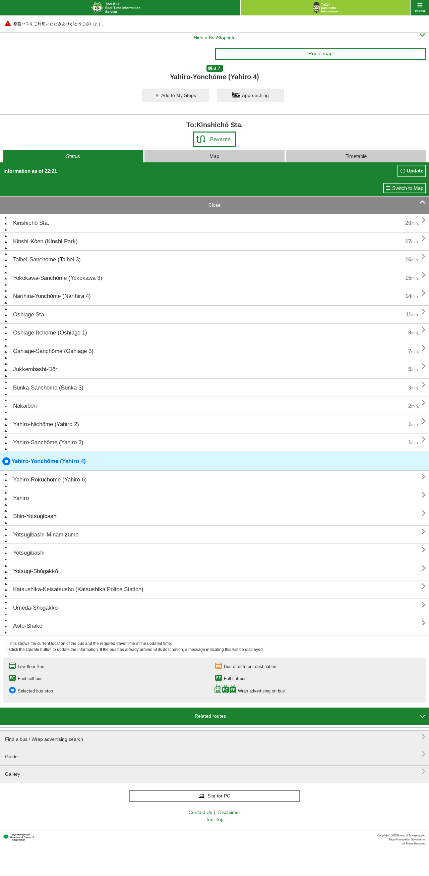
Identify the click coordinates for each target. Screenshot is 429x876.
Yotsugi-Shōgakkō (35, 571)
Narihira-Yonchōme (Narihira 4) (52, 296)
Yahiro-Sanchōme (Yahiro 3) (48, 442)
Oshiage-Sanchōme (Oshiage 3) (53, 351)
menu (420, 7)
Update (415, 170)
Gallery (215, 771)
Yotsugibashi (29, 553)
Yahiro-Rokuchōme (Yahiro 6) (50, 479)
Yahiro (21, 498)
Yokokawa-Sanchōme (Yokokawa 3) (57, 278)
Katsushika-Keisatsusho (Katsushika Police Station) (78, 589)
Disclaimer (229, 812)
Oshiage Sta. (29, 314)
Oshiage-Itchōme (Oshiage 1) (50, 332)
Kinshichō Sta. (31, 223)
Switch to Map (407, 188)
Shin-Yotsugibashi (35, 516)
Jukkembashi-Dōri (36, 369)
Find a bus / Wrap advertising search (215, 736)
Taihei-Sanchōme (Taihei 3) (47, 259)
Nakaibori (25, 406)
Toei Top (215, 819)
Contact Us (200, 812)
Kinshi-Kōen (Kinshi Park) (45, 241)
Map (214, 156)
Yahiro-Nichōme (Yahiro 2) (46, 424)
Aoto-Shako (27, 626)
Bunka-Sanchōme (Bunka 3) (48, 387)
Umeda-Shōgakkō (35, 608)
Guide (215, 754)
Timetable (356, 156)
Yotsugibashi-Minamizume (45, 534)
